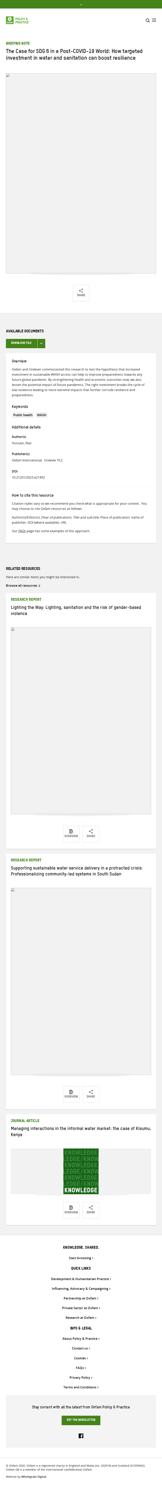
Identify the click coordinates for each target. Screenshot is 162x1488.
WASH (41, 415)
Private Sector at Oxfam (80, 1308)
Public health (23, 415)
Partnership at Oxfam (80, 1298)
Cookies (80, 1358)
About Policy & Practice (79, 1339)
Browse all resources (21, 585)
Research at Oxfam (80, 1318)
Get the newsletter (81, 1420)
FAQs (22, 531)
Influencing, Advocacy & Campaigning (80, 1289)
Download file (21, 343)
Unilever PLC (53, 460)
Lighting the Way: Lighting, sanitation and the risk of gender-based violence (76, 611)
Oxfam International (27, 460)
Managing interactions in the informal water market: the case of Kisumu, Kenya (81, 1132)
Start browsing (80, 1258)
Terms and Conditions (79, 1387)
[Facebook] (81, 1435)
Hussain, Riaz (21, 443)
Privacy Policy (80, 1378)
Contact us (80, 1348)
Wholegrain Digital (33, 1477)
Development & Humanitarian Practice (80, 1279)
